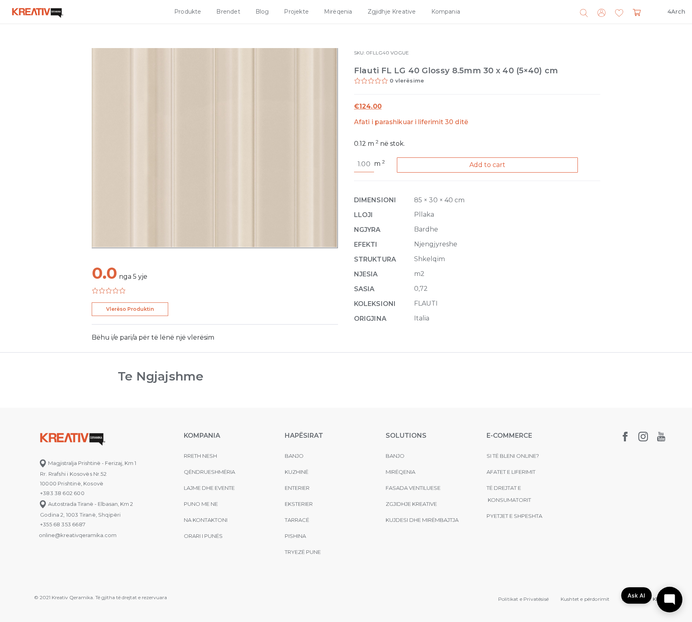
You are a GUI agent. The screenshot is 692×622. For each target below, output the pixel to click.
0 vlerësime (407, 80)
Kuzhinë (296, 472)
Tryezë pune (303, 552)
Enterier (297, 488)
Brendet (228, 11)
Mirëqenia (338, 11)
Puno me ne (201, 504)
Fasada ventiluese (413, 488)
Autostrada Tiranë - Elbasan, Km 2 (90, 504)
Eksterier (299, 504)
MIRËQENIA (400, 472)
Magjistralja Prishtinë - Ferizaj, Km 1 (91, 463)
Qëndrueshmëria (209, 472)
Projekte (296, 11)
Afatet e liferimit (511, 472)
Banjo (294, 456)
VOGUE (399, 53)
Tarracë (297, 520)
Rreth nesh (200, 456)
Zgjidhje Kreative (392, 11)
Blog (262, 11)
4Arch (676, 11)
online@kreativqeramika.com (78, 535)
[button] (619, 13)
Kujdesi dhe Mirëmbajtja (422, 520)
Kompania (445, 11)
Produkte (187, 11)
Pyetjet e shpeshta (514, 516)
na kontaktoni (205, 520)
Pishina (295, 536)
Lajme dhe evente (209, 488)
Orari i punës (203, 536)
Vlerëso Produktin (130, 309)
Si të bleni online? (513, 456)
